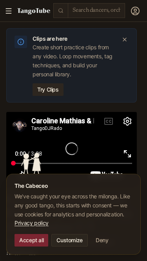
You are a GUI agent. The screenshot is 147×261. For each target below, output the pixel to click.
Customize (69, 240)
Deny (102, 240)
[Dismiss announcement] (124, 39)
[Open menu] (135, 11)
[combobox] (96, 10)
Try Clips (48, 89)
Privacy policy (32, 223)
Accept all (31, 240)
